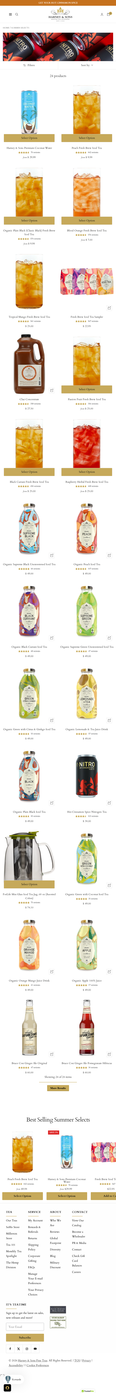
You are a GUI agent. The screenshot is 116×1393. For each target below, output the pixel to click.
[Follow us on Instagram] (27, 1349)
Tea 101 (10, 1245)
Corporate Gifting (34, 1258)
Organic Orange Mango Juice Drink (29, 980)
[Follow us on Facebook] (10, 1349)
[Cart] (108, 14)
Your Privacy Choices (36, 1292)
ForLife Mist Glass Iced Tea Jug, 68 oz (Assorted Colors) (29, 896)
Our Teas (11, 1220)
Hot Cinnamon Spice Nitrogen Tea (86, 812)
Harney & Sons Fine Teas (32, 1360)
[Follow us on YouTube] (35, 1349)
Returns (32, 1238)
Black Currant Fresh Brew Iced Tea (29, 482)
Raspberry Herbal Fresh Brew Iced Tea (87, 482)
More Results (58, 1088)
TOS (77, 1360)
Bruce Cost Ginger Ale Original (29, 1063)
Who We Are (55, 1223)
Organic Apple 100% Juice (87, 980)
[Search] (16, 14)
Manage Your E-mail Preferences (35, 1278)
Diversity (55, 1249)
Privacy (86, 1360)
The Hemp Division (12, 1265)
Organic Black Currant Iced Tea (29, 647)
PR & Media (79, 1243)
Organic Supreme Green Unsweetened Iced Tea (86, 647)
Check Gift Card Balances (78, 1260)
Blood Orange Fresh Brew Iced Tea (86, 230)
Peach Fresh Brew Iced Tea (87, 148)
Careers (76, 1272)
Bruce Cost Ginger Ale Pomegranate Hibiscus (87, 1063)
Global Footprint (55, 1240)
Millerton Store (11, 1236)
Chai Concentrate (29, 399)
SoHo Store (12, 1227)
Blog (53, 1256)
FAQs (31, 1267)
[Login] (102, 14)
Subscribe (25, 1337)
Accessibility (16, 1365)
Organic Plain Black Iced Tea (29, 812)
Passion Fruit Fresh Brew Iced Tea (87, 399)
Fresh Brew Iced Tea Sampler (87, 317)
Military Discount (55, 1265)
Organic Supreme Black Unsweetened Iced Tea (29, 564)
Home (6, 27)
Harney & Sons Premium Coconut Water (29, 148)
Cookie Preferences (38, 1365)
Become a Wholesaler (78, 1234)
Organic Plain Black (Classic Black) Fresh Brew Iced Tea (29, 232)
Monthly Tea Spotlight (13, 1253)
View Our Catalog (78, 1223)
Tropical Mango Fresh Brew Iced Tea (29, 317)
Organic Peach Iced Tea (87, 564)
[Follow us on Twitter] (18, 1349)
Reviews (54, 1232)
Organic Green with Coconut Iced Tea (86, 894)
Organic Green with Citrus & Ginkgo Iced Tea (29, 729)
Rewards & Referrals (34, 1229)
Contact (76, 1249)
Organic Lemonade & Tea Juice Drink (87, 729)
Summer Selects (20, 27)
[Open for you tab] (7, 1387)
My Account (35, 1220)
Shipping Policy (33, 1247)
